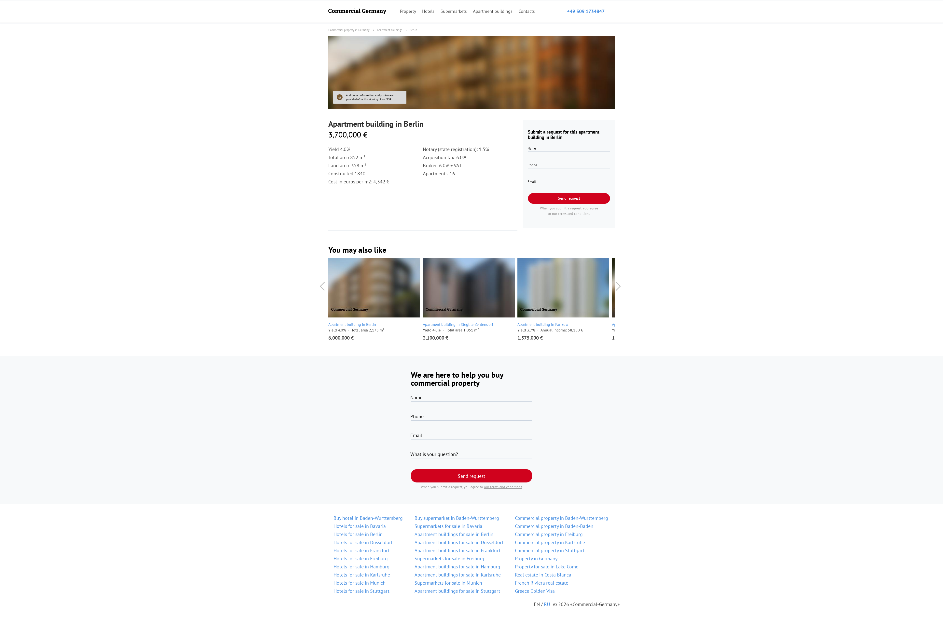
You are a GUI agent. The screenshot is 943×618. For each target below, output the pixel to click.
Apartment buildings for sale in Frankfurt (457, 550)
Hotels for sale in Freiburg (360, 558)
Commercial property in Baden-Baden (554, 526)
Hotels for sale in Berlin (358, 534)
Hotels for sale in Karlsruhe (361, 575)
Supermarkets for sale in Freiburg (449, 558)
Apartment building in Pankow (543, 324)
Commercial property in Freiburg (549, 534)
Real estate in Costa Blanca (543, 575)
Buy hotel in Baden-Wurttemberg (368, 518)
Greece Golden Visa (535, 591)
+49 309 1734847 (586, 11)
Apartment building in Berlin (352, 324)
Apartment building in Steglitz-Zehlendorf (458, 324)
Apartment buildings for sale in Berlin (454, 534)
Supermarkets (454, 11)
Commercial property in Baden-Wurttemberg (561, 518)
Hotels (428, 11)
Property (408, 11)
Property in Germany (536, 558)
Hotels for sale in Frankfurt (361, 550)
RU (547, 604)
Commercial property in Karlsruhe (550, 542)
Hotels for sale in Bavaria (359, 526)
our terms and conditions (571, 213)
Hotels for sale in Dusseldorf (362, 542)
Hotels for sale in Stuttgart (361, 591)
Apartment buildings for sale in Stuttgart (457, 591)
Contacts (527, 11)
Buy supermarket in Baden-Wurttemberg (457, 518)
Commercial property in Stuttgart (549, 550)
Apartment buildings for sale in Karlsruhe (458, 575)
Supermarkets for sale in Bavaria (448, 526)
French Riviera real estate (541, 583)
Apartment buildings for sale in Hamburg (457, 566)
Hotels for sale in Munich (359, 583)
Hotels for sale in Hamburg (361, 566)
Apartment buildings (493, 11)
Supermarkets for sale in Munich (448, 583)
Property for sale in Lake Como (547, 566)
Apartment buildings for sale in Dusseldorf (459, 542)
